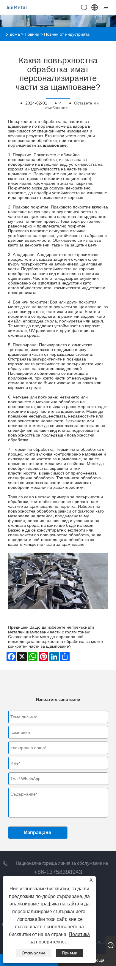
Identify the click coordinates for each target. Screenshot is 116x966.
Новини (32, 34)
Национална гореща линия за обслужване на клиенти (62, 864)
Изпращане (37, 832)
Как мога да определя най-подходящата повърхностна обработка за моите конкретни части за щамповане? (55, 641)
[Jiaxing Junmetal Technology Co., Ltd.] (16, 11)
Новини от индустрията (67, 34)
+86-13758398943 (58, 872)
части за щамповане (45, 145)
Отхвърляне (34, 953)
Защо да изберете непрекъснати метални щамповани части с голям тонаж (51, 629)
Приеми (69, 953)
